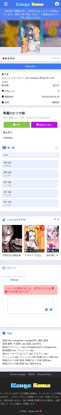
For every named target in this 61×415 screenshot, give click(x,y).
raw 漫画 (26, 343)
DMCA (31, 374)
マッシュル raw (10, 357)
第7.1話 (7, 202)
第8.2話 (7, 162)
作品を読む (30, 66)
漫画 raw (6, 340)
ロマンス (6, 78)
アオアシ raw (41, 353)
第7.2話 (7, 192)
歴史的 (42, 78)
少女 (27, 78)
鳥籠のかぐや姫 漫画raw (38, 360)
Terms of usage (17, 374)
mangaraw (18, 340)
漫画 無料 (7, 343)
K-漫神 (17, 343)
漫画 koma (35, 363)
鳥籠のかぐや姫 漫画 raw (15, 363)
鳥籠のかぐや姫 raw (47, 357)
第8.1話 (7, 172)
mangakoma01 (34, 347)
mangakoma (49, 347)
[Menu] (6, 4)
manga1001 (31, 340)
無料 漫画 (43, 340)
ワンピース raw (25, 350)
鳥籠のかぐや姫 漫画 (13, 360)
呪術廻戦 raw (9, 350)
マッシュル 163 (28, 357)
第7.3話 (7, 182)
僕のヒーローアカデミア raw (17, 353)
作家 (17, 125)
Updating (34, 78)
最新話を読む (45, 125)
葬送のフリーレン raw (13, 347)
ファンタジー (17, 78)
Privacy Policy (44, 374)
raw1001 (36, 343)
